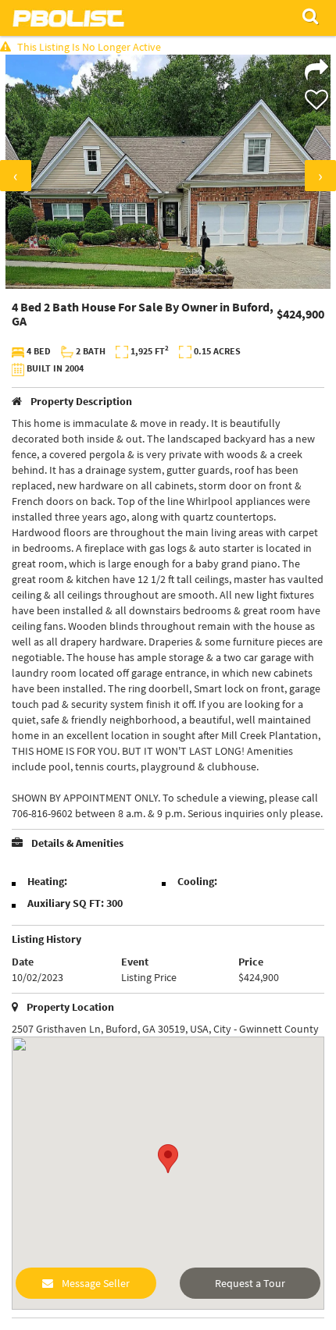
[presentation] (15, 175)
